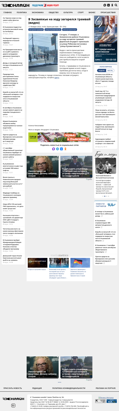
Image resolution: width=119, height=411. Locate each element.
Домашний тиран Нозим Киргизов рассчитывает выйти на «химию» (12, 258)
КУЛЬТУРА (68, 12)
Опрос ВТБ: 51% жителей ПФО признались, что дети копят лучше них (13, 206)
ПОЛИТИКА (22, 12)
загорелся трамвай (36, 30)
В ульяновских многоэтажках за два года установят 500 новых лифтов (13, 167)
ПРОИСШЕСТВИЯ (108, 12)
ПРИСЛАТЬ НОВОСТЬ (12, 388)
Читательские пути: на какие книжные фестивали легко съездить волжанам (13, 231)
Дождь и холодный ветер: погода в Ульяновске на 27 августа (13, 65)
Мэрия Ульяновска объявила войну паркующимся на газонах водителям (12, 124)
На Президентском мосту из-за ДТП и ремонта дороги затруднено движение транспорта (12, 52)
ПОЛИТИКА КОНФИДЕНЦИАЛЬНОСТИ (68, 388)
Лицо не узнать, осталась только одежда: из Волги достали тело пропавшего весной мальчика (105, 113)
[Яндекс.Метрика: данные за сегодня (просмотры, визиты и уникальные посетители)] (106, 398)
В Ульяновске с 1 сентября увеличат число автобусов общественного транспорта (105, 248)
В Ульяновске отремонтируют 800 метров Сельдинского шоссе (103, 224)
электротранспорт (69, 30)
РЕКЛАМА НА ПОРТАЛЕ (106, 388)
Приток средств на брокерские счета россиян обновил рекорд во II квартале (13, 138)
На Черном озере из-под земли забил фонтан (12, 19)
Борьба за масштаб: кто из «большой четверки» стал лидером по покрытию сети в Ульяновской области (13, 96)
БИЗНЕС (92, 12)
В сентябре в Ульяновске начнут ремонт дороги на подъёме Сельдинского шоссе (12, 111)
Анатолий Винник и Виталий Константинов (105, 177)
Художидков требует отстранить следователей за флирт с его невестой (105, 141)
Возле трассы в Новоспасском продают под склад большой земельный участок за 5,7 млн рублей (12, 181)
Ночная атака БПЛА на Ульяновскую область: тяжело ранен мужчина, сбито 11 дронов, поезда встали (104, 78)
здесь (56, 77)
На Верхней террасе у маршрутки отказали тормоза (11, 40)
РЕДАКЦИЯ (37, 388)
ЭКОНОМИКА (38, 12)
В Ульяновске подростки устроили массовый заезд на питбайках (13, 29)
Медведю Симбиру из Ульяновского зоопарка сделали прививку (12, 195)
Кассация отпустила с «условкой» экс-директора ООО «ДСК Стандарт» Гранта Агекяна (13, 218)
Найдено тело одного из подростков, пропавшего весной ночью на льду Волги (104, 128)
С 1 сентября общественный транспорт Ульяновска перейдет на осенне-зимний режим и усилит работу (13, 152)
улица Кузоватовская (53, 30)
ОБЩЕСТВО (54, 12)
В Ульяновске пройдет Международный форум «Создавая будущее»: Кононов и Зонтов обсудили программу (12, 244)
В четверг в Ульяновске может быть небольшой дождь (104, 213)
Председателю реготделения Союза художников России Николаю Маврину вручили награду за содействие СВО (11, 79)
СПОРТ (81, 12)
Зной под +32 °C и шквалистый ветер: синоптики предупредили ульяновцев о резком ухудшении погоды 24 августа (105, 96)
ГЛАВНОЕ (7, 12)
